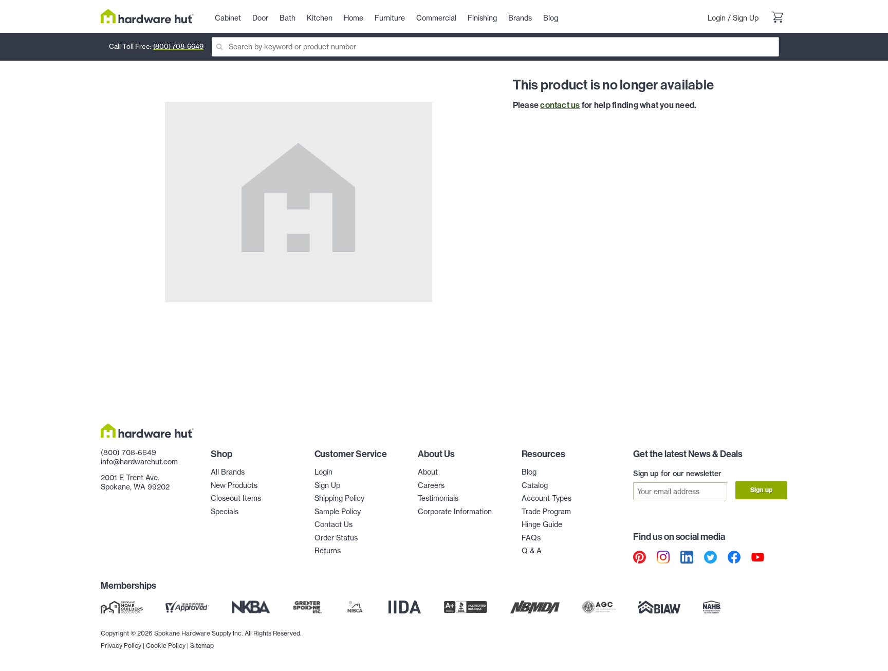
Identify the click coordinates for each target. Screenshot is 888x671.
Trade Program (546, 511)
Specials (224, 511)
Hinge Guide (542, 524)
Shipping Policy (339, 498)
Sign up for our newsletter (677, 473)
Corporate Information (455, 511)
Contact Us (333, 524)
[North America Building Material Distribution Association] (535, 607)
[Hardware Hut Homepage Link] (147, 16)
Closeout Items (236, 498)
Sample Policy (337, 511)
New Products (234, 485)
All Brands (228, 472)
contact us (560, 105)
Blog (529, 472)
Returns (327, 550)
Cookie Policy (166, 645)
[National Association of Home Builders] (712, 607)
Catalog (535, 485)
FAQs (531, 537)
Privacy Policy (121, 645)
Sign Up (745, 18)
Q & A (532, 550)
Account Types (546, 498)
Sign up (761, 490)
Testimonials (438, 498)
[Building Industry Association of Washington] (659, 607)
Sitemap (202, 645)
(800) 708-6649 (178, 46)
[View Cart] (777, 18)
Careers (431, 485)
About (428, 472)
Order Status (336, 537)
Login (717, 18)
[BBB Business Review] (465, 607)
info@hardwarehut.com (139, 461)
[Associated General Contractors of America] (599, 607)
